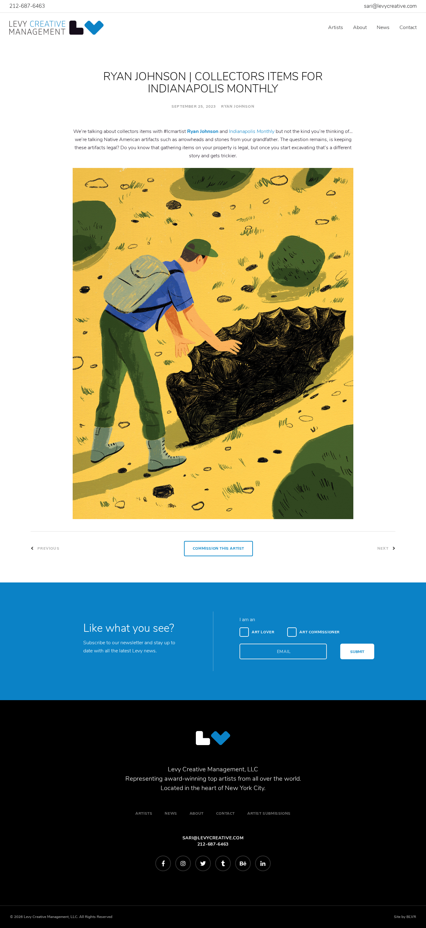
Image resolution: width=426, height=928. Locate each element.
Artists (335, 27)
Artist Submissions (269, 813)
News (383, 27)
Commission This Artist (218, 548)
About (360, 27)
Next (383, 548)
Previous (48, 548)
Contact (408, 27)
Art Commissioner (319, 632)
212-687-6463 (27, 6)
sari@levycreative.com (390, 6)
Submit (357, 651)
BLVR (411, 916)
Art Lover (263, 632)
